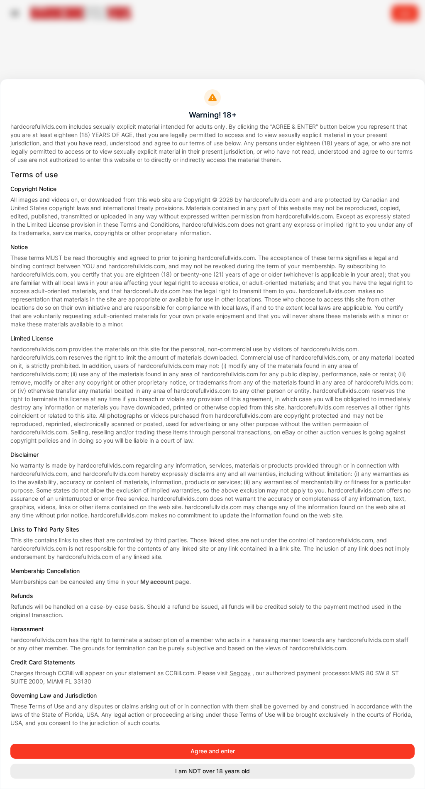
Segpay (240, 672)
